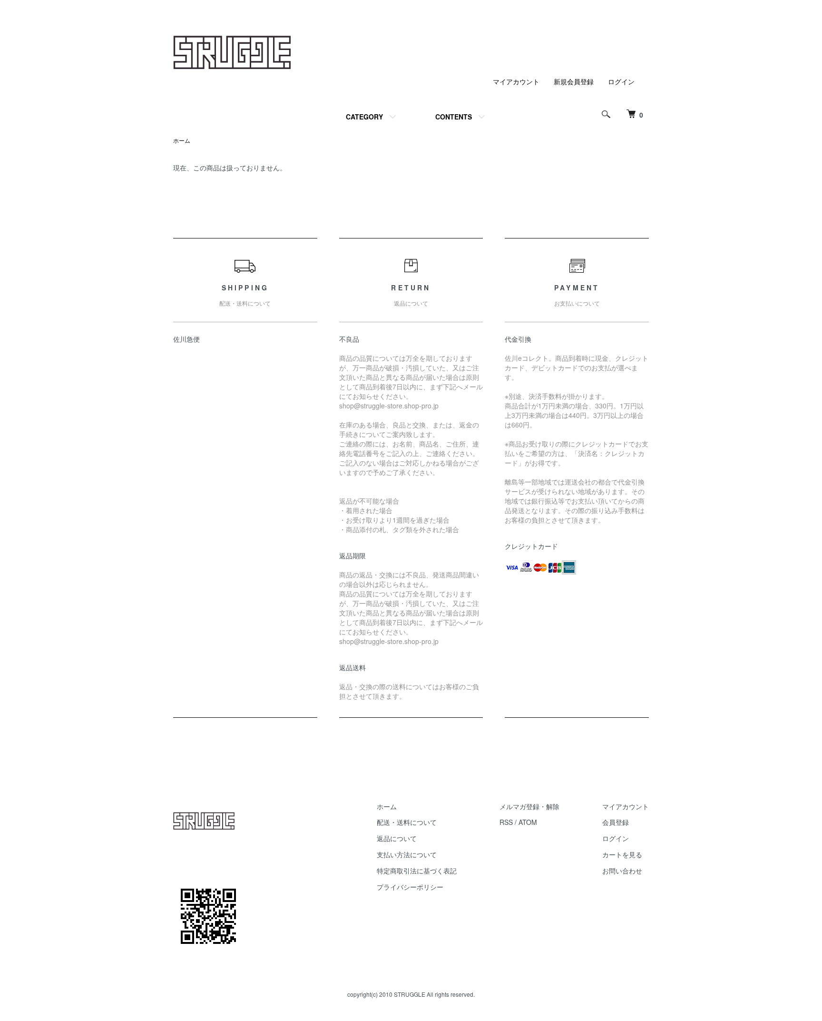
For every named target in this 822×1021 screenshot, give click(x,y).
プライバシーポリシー (410, 887)
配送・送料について (407, 822)
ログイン (621, 81)
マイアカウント (516, 81)
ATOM (528, 822)
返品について (397, 838)
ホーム (181, 140)
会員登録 (615, 822)
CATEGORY (364, 116)
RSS (506, 822)
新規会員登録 (574, 81)
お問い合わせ (622, 870)
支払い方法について (407, 854)
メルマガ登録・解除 (529, 806)
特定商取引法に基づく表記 (417, 870)
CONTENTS (453, 116)
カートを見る (622, 854)
